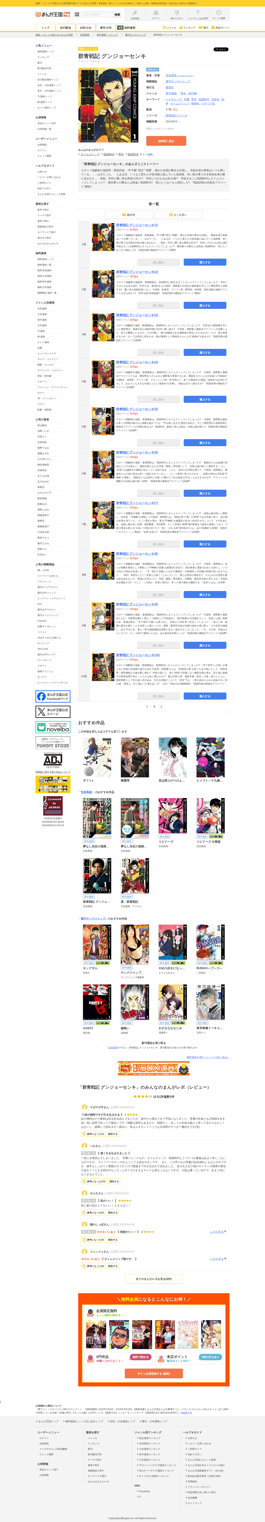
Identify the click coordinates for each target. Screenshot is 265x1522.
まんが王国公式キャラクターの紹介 (206, 1465)
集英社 (170, 87)
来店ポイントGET (46, 123)
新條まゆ (42, 504)
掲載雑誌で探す (45, 226)
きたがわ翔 (43, 476)
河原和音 (42, 470)
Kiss (39, 604)
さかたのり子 (44, 492)
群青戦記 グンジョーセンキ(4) (137, 362)
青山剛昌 (42, 425)
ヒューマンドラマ (46, 353)
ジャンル (171, 27)
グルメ (40, 404)
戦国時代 (204, 99)
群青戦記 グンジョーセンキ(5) (137, 409)
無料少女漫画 (44, 276)
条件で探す (43, 209)
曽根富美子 (43, 515)
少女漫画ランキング (149, 1449)
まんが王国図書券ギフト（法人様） (206, 1470)
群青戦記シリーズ (176, 115)
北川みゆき (43, 481)
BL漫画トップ (44, 102)
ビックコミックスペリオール (52, 682)
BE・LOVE (43, 570)
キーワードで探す (46, 232)
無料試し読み (166, 141)
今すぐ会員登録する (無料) (154, 1373)
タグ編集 (147, 154)
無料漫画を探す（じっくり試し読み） (208, 1057)
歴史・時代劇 (44, 376)
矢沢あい (42, 554)
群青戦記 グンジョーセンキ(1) (137, 225)
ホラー (40, 392)
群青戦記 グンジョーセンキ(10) (138, 655)
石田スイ (42, 436)
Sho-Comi (42, 649)
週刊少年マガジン (46, 609)
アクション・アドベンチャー (52, 387)
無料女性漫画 (44, 270)
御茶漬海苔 (43, 464)
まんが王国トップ (48, 1421)
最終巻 (131, 214)
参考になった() (95, 1134)
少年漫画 (42, 325)
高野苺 (40, 521)
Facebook (144, 1491)
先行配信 (65, 27)
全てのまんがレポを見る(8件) (154, 1278)
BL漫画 (41, 336)
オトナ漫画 (43, 342)
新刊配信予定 (44, 68)
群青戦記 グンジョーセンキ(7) (137, 503)
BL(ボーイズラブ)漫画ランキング (156, 1470)
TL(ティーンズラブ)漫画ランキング (157, 1465)
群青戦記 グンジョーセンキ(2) (137, 272)
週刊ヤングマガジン (47, 587)
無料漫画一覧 (44, 264)
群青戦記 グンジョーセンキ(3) (137, 315)
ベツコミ (42, 632)
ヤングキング (44, 660)
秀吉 (121, 154)
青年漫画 (42, 319)
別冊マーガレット (46, 626)
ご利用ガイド (44, 183)
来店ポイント (222, 27)
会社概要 (192, 1497)
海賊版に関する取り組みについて (53, 772)
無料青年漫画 (44, 281)
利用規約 (192, 1481)
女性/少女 (86, 27)
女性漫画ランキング (149, 1443)
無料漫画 (129, 27)
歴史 (194, 99)
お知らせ (42, 171)
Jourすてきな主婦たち (49, 637)
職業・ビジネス (45, 364)
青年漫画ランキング (149, 1454)
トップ (45, 27)
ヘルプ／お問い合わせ (49, 177)
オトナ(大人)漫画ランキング (154, 1476)
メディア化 (208, 103)
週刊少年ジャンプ (46, 592)
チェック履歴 (44, 156)
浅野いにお (43, 431)
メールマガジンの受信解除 (53, 1449)
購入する (205, 262)
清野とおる (43, 509)
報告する (113, 1134)
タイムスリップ (179, 103)
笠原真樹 (180, 75)
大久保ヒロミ (44, 459)
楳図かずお (43, 453)
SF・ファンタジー (47, 398)
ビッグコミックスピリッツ (51, 598)
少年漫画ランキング (149, 1459)
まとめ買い (180, 214)
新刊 (206, 27)
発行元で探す (44, 238)
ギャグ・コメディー (47, 359)
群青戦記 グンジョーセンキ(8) (137, 553)
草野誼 (40, 487)
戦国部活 (133, 154)
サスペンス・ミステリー (50, 370)
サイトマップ (195, 1503)
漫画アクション (45, 671)
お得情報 (44, 1475)
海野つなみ (43, 448)
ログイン (42, 150)
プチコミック (44, 581)
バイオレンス (174, 99)
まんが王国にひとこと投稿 (51, 194)
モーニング (43, 643)
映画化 (195, 103)
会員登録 (42, 144)
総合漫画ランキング (149, 1438)
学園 (186, 99)
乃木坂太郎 (43, 532)
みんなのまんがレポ (47, 243)
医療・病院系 (44, 409)
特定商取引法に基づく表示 (202, 1492)
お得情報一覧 (44, 129)
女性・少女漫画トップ (49, 85)
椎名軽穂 (42, 498)
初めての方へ (44, 188)
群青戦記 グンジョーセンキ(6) (137, 452)
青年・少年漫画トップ (49, 90)
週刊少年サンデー (46, 654)
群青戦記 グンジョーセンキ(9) (137, 604)
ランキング (189, 27)
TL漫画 (41, 331)
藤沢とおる (43, 543)
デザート (42, 665)
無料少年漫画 (44, 287)
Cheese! (41, 620)
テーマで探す (44, 215)
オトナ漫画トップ (46, 107)
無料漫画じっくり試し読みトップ (84, 1421)
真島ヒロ (42, 549)
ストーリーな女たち (47, 576)
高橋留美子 (43, 526)
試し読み (158, 262)
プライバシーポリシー (199, 1487)
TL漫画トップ (44, 96)
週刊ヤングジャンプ (47, 615)
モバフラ (42, 677)
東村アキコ (43, 537)
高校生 (215, 99)
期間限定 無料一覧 (47, 293)
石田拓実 (42, 442)
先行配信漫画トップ (47, 79)
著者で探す (43, 221)
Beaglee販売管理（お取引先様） (205, 1476)
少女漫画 (42, 314)
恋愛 (39, 348)
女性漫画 (42, 308)
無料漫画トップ (45, 51)
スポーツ (42, 381)
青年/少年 (106, 27)
